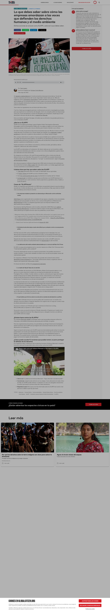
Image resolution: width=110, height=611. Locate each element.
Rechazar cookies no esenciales (90, 605)
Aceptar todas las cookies (90, 601)
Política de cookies (90, 608)
